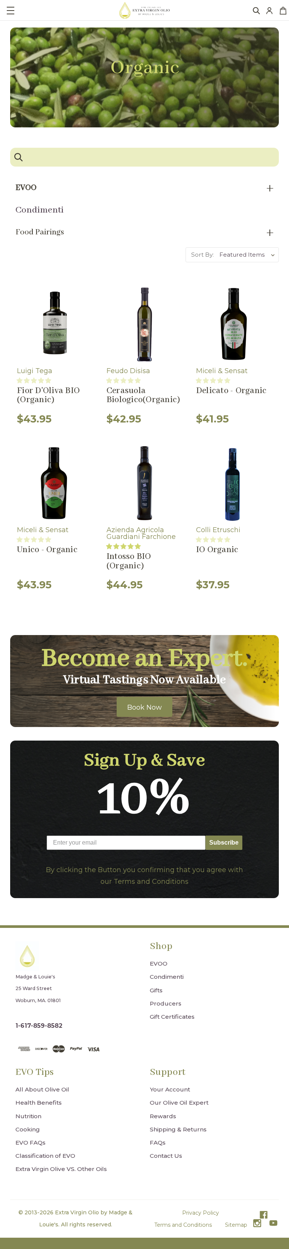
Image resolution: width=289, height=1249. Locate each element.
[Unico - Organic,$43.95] (55, 483)
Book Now (144, 707)
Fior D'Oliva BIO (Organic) (48, 395)
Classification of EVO (45, 1155)
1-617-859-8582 (38, 1025)
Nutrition (28, 1116)
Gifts (156, 990)
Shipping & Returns (178, 1129)
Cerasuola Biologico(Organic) (143, 395)
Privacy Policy (200, 1212)
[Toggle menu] (10, 10)
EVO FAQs (30, 1142)
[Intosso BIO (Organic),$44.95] (144, 483)
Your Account (170, 1089)
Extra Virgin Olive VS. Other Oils (61, 1168)
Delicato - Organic (231, 390)
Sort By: (202, 254)
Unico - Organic (47, 549)
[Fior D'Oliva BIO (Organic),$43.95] (55, 324)
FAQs (158, 1142)
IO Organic (217, 549)
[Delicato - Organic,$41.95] (234, 324)
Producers (165, 1003)
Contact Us (166, 1155)
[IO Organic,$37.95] (234, 483)
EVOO (158, 963)
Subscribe (224, 842)
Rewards (163, 1116)
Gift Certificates (172, 1016)
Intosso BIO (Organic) (128, 561)
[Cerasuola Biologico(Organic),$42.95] (144, 324)
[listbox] (248, 255)
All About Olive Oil (42, 1089)
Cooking (27, 1129)
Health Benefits (38, 1102)
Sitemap (236, 1224)
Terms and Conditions (183, 1224)
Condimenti (39, 210)
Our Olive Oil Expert (179, 1102)
